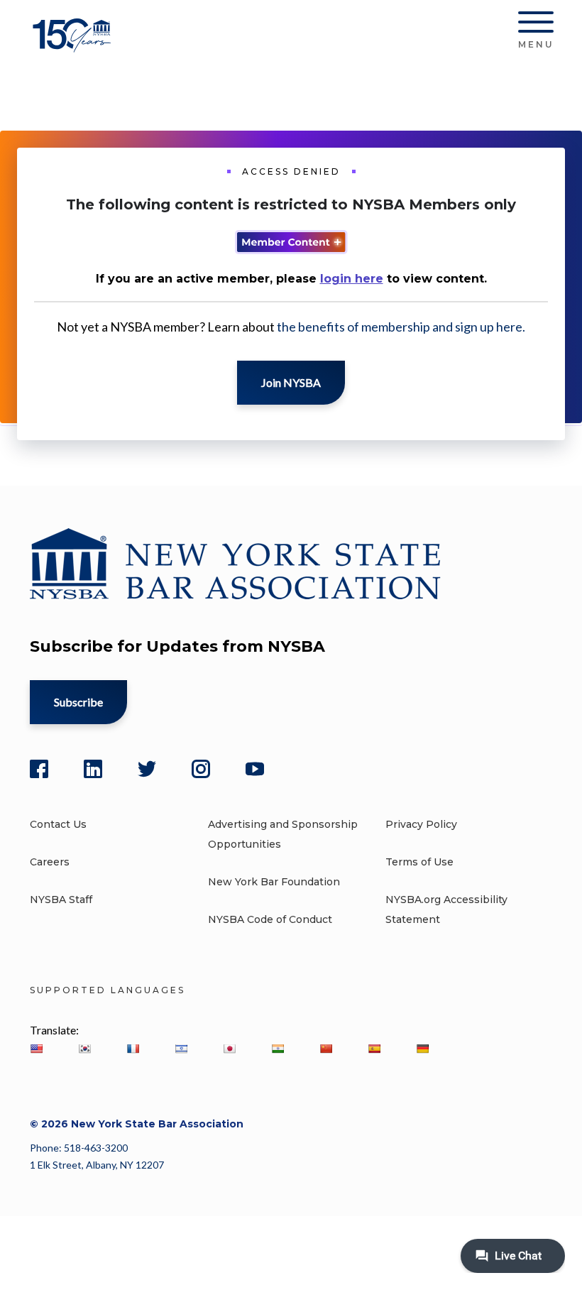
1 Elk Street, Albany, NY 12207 (97, 1165)
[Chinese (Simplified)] (325, 1048)
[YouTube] (255, 769)
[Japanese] (229, 1048)
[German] (422, 1048)
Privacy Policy (421, 824)
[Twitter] (147, 769)
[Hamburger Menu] (536, 25)
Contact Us (58, 824)
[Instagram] (201, 769)
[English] (36, 1048)
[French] (132, 1048)
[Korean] (84, 1048)
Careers (50, 862)
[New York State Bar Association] (74, 46)
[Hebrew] (181, 1048)
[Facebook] (39, 769)
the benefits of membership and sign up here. (401, 326)
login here (351, 278)
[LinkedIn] (93, 769)
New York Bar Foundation (274, 881)
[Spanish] (374, 1048)
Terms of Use (419, 862)
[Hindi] (277, 1048)
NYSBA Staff (61, 899)
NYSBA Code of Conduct (270, 919)
